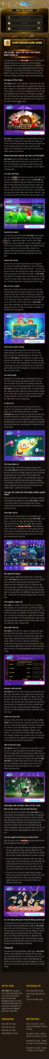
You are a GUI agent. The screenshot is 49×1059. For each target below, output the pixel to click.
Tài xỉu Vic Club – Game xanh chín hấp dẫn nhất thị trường (36, 1026)
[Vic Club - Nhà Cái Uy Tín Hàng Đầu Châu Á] (26, 4)
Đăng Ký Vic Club (8, 1030)
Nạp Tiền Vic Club (8, 1024)
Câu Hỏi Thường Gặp (34, 999)
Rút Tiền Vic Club (8, 1027)
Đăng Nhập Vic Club (10, 1033)
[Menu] (3, 4)
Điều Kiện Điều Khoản (34, 991)
